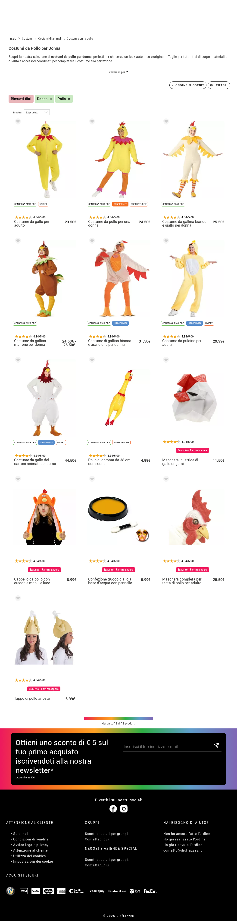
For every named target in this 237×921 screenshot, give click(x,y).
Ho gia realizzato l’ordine (184, 839)
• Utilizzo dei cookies (28, 856)
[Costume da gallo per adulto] (17, 122)
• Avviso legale (23, 845)
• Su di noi (19, 833)
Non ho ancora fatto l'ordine (186, 833)
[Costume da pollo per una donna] (91, 122)
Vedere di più (117, 72)
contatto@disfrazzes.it (182, 850)
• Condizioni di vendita (30, 839)
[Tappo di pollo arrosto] (17, 599)
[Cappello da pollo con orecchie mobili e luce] (17, 480)
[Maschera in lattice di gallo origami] (165, 361)
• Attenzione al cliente (29, 850)
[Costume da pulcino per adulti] (165, 241)
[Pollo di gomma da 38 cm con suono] (91, 361)
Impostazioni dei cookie (33, 861)
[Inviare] (217, 746)
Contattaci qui (97, 839)
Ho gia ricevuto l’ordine (182, 845)
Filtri (221, 85)
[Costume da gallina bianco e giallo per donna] (165, 122)
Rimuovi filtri (21, 98)
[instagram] (123, 809)
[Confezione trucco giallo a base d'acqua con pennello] (91, 480)
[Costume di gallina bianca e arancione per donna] (91, 241)
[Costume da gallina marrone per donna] (17, 241)
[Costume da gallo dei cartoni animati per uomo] (17, 361)
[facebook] (113, 809)
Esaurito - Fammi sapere (192, 450)
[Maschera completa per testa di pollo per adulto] (165, 480)
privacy (42, 845)
